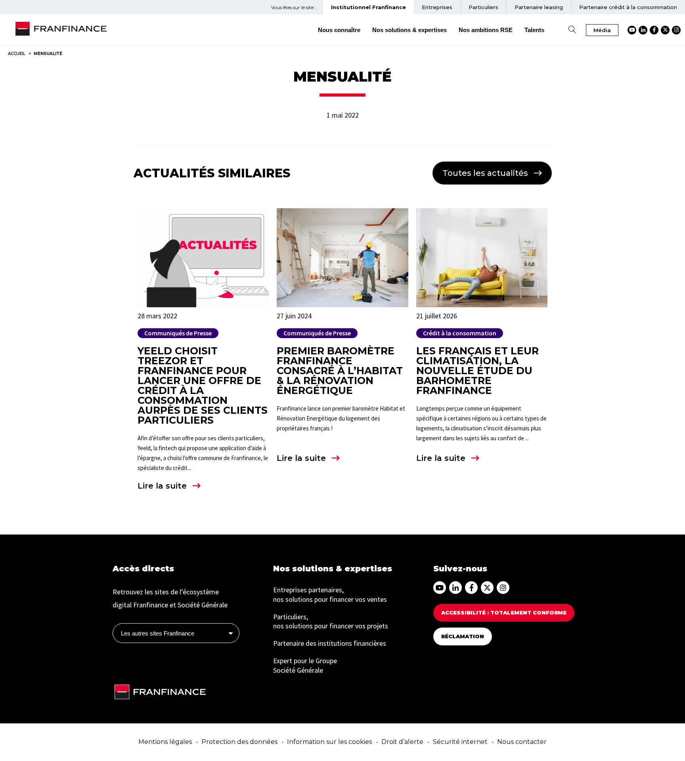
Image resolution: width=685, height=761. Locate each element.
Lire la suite (162, 486)
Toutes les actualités (485, 173)
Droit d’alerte (402, 742)
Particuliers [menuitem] (483, 7)
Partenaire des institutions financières (329, 643)
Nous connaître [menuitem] (339, 30)
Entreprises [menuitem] (437, 7)
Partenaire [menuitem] (539, 7)
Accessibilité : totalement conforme (503, 612)
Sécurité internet (460, 742)
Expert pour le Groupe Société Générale (305, 665)
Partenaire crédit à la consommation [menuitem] (628, 7)
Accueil (16, 53)
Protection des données (239, 742)
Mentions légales (165, 742)
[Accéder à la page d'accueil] (61, 30)
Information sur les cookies (329, 742)
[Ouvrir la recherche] (572, 29)
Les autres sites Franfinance (157, 633)
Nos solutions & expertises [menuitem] (409, 30)
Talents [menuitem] (534, 30)
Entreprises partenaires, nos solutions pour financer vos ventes (330, 594)
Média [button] (602, 30)
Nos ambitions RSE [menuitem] (486, 30)
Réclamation (462, 636)
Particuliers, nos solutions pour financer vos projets (330, 621)
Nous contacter (522, 742)
